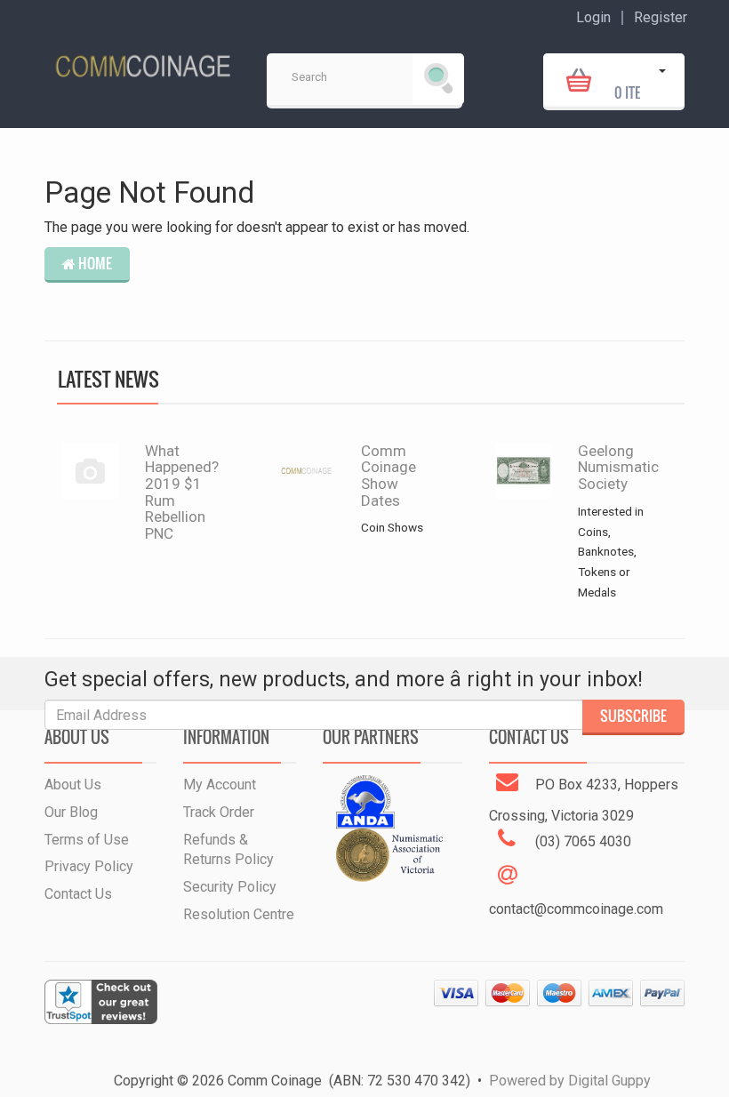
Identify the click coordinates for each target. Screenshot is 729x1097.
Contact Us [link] (78, 893)
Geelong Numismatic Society (618, 467)
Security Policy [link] (229, 886)
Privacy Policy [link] (88, 866)
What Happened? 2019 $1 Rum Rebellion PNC (182, 492)
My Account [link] (219, 784)
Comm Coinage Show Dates (388, 475)
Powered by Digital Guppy (570, 1080)
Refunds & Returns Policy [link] (228, 850)
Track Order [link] (218, 812)
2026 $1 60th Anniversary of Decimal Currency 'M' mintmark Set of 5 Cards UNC (144, 989)
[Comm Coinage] (142, 60)
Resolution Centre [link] (238, 914)
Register (660, 18)
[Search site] (438, 79)
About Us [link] (72, 784)
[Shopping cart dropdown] (662, 80)
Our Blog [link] (71, 812)
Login (593, 18)
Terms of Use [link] (86, 839)
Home (94, 263)
